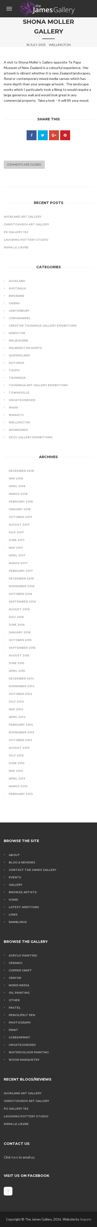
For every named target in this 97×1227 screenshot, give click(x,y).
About (14, 855)
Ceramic (15, 963)
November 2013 (21, 732)
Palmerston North (25, 348)
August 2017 (19, 524)
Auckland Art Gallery (23, 216)
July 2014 (16, 701)
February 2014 (21, 724)
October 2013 (20, 740)
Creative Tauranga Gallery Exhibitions (43, 325)
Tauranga (17, 377)
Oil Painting (19, 992)
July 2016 (16, 617)
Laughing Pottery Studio (26, 239)
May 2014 (16, 709)
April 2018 (17, 486)
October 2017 (20, 517)
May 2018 (16, 478)
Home (13, 899)
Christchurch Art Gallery (26, 224)
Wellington (19, 422)
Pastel (15, 1007)
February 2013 (21, 794)
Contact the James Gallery (32, 870)
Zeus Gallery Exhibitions (30, 437)
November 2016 (21, 586)
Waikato (16, 415)
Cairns (14, 303)
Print (13, 1030)
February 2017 (21, 571)
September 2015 (22, 647)
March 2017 (18, 563)
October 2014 (20, 694)
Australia (17, 288)
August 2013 (19, 748)
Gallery (15, 884)
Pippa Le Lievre (16, 247)
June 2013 (16, 763)
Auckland (17, 281)
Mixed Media (19, 985)
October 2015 (20, 640)
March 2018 (18, 494)
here (14, 1157)
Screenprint (19, 1037)
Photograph (20, 1022)
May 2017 (16, 547)
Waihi (13, 407)
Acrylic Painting (23, 955)
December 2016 (21, 578)
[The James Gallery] (48, 8)
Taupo (14, 370)
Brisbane (16, 296)
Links (13, 914)
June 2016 (17, 624)
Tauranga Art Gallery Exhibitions (38, 385)
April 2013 (17, 778)
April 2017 (17, 555)
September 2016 (22, 601)
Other (14, 1000)
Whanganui (18, 430)
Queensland (19, 355)
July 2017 (16, 532)
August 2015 (19, 655)
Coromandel (20, 318)
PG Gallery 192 (16, 232)
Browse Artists (23, 892)
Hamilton (17, 333)
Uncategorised (22, 400)
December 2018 (21, 471)
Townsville (19, 392)
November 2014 (21, 686)
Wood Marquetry (24, 1059)
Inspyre (85, 1219)
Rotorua (16, 363)
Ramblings (18, 922)
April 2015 (17, 671)
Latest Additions (24, 907)
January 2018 (20, 509)
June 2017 (17, 540)
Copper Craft (20, 970)
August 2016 (19, 609)
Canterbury (19, 310)
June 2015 (16, 663)
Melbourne (18, 340)
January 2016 (20, 632)
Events (15, 877)
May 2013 (16, 771)
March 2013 (18, 786)
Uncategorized (22, 1045)
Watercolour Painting (29, 1052)
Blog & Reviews (22, 862)
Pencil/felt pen (22, 1015)
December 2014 (21, 678)
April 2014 (17, 717)
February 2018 (21, 501)
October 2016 (20, 594)
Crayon (15, 978)
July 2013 (16, 755)
